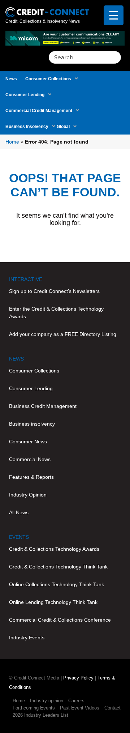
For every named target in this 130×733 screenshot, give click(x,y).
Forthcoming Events (34, 708)
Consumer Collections (48, 78)
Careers (76, 700)
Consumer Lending (24, 94)
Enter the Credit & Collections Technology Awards (56, 312)
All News (19, 512)
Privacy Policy (78, 678)
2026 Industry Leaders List (40, 715)
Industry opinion (46, 700)
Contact (112, 708)
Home (12, 142)
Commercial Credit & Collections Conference (60, 620)
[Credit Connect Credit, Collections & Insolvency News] (47, 8)
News (11, 78)
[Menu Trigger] (114, 15)
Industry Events (26, 637)
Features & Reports (31, 477)
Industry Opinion (28, 495)
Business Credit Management (43, 406)
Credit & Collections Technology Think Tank (58, 567)
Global (63, 126)
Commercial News (30, 459)
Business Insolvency (26, 126)
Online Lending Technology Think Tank (53, 602)
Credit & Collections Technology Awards (54, 549)
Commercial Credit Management (38, 110)
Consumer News (28, 441)
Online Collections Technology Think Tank (56, 584)
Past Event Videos (79, 708)
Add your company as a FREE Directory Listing (62, 334)
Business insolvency (32, 424)
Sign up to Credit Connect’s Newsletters (54, 291)
